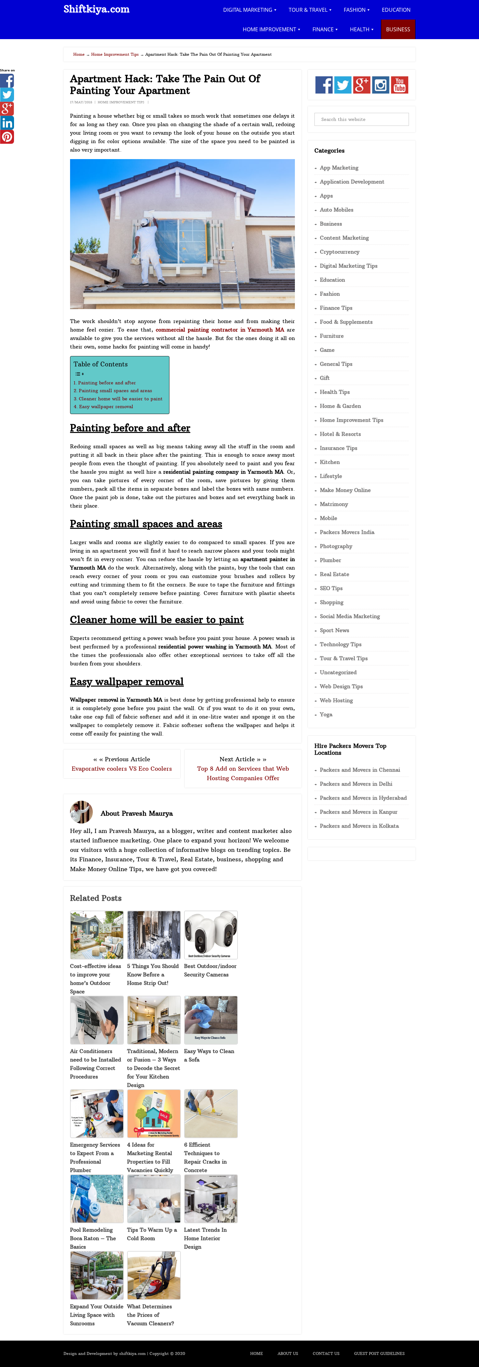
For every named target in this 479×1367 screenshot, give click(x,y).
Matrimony (334, 504)
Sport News (334, 630)
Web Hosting (336, 700)
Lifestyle (331, 476)
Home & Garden (340, 406)
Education (332, 279)
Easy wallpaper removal (106, 406)
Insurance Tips (338, 448)
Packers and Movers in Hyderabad (363, 798)
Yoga (326, 714)
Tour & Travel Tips (344, 658)
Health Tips (335, 392)
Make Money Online (345, 490)
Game (327, 350)
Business (331, 223)
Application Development (352, 181)
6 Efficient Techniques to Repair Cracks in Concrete (205, 1157)
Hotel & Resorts (340, 434)
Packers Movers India (347, 532)
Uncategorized (338, 672)
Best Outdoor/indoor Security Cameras (210, 970)
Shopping (331, 602)
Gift (325, 378)
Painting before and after (107, 383)
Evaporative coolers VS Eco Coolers (122, 768)
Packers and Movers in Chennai (360, 769)
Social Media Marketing (350, 616)
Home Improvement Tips (121, 102)
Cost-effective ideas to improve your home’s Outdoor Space (95, 979)
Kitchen (330, 462)
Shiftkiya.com (97, 9)
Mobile (328, 518)
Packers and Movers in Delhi (356, 783)
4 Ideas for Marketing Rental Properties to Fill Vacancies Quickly (150, 1157)
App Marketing (339, 167)
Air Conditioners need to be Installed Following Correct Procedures (95, 1064)
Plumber (330, 560)
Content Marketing (344, 237)
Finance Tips (336, 308)
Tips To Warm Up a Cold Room (152, 1233)
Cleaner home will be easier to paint (121, 399)
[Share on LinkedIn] (7, 127)
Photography (336, 546)
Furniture (332, 336)
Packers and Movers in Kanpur (359, 812)
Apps (326, 195)
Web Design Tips (341, 686)
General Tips (336, 364)
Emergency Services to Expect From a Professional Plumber (95, 1157)
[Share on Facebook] (7, 85)
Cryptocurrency (339, 251)
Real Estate (334, 574)
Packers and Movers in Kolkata (359, 826)
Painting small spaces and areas (115, 391)
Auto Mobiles (337, 209)
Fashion (330, 293)
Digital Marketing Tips (349, 265)
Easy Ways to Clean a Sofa (209, 1055)
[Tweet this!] (7, 99)
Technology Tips (341, 644)
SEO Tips (331, 588)
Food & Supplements (346, 322)
